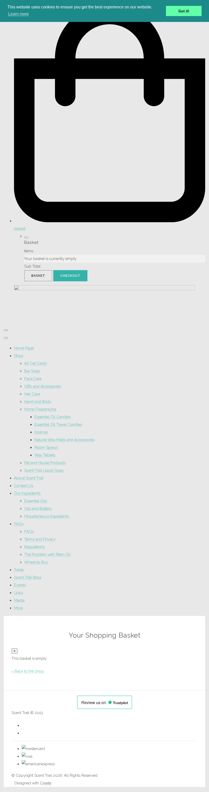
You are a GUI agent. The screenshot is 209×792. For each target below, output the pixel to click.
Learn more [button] (18, 14)
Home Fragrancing (40, 409)
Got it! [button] (183, 11)
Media (19, 600)
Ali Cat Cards (35, 363)
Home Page (24, 348)
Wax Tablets (44, 455)
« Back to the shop (27, 671)
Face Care (33, 378)
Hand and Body (37, 401)
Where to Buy (36, 562)
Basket (38, 276)
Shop (18, 355)
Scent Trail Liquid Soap (44, 470)
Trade (19, 569)
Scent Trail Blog (27, 577)
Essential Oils (35, 501)
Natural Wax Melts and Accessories (64, 440)
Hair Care (32, 394)
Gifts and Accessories (42, 386)
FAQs (18, 524)
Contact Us (23, 485)
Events (19, 585)
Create (45, 783)
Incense (41, 432)
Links (18, 592)
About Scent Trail (29, 478)
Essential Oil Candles (52, 417)
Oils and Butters (37, 508)
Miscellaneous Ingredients (46, 516)
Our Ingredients (27, 493)
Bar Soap (32, 371)
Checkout (70, 276)
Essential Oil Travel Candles (58, 424)
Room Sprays (46, 447)
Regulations (34, 547)
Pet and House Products (45, 462)
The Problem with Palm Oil (47, 554)
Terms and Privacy (40, 539)
